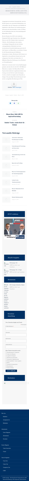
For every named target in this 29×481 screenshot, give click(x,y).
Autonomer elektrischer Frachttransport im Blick (17, 138)
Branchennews (10, 366)
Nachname (8, 338)
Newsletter (5, 439)
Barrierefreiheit (23, 479)
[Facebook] (14, 103)
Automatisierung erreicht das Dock (18, 155)
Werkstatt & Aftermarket (12, 357)
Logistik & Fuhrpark (11, 355)
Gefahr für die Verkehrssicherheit (16, 181)
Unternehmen (9, 344)
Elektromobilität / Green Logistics (14, 360)
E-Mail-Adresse (10, 326)
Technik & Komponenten (12, 364)
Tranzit (4, 451)
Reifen (8, 362)
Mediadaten (5, 423)
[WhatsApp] (18, 103)
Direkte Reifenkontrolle (17, 197)
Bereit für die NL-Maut (17, 163)
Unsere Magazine (6, 432)
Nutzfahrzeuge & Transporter (13, 352)
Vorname (8, 332)
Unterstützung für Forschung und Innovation (18, 147)
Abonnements (4, 429)
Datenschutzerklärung (7, 479)
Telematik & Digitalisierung (13, 359)
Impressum (17, 479)
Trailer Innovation (7, 448)
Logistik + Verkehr (13, 95)
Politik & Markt (10, 367)
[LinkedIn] (10, 103)
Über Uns (3, 413)
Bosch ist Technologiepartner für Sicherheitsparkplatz (18, 172)
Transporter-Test (6, 467)
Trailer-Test (5, 464)
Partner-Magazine (5, 445)
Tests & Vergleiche (5, 457)
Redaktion (5, 416)
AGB (13, 479)
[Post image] (6, 140)
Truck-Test (5, 460)
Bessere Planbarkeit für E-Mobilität (18, 189)
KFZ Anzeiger (17, 87)
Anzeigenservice (6, 419)
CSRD (4, 470)
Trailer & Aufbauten (11, 354)
